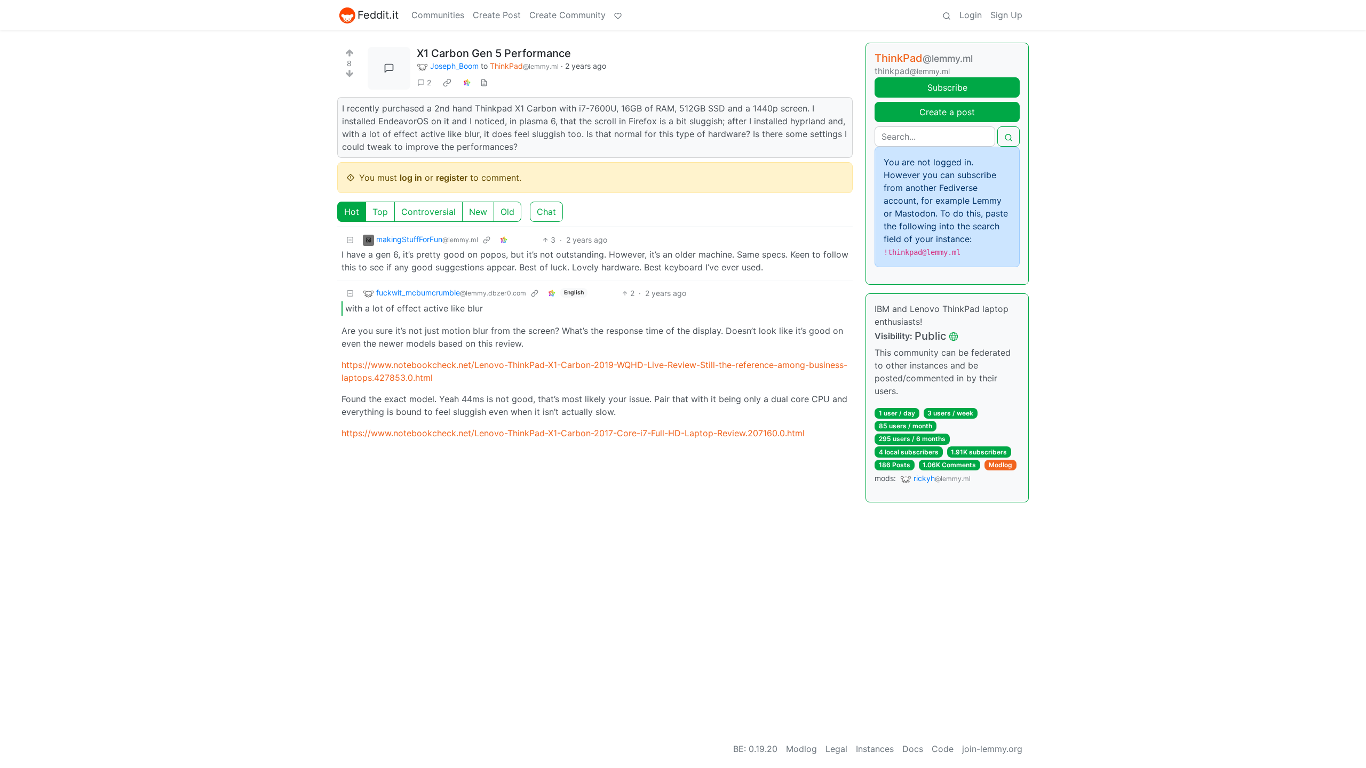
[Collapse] (350, 239)
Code (943, 748)
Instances (875, 748)
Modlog (1000, 465)
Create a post (947, 112)
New (478, 211)
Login (970, 15)
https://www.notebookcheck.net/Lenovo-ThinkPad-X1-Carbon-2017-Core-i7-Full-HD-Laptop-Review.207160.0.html (573, 433)
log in (411, 177)
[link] (447, 83)
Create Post (497, 15)
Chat (546, 211)
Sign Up (1006, 15)
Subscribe (947, 87)
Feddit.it (378, 15)
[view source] (484, 82)
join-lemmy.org (992, 748)
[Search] (946, 15)
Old (507, 211)
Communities (437, 15)
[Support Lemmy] (618, 15)
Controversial (428, 211)
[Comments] (389, 68)
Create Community (567, 15)
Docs (912, 748)
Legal (836, 748)
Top (380, 211)
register (451, 177)
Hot (351, 211)
